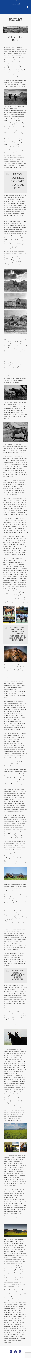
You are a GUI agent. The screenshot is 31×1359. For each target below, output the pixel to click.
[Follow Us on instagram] (15, 1351)
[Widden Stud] (15, 4)
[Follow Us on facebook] (11, 1351)
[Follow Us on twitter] (20, 1351)
